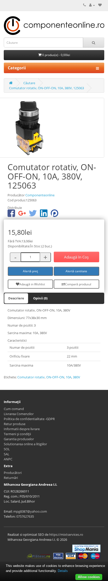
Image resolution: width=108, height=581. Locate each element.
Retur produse (14, 424)
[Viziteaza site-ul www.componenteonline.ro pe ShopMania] (86, 548)
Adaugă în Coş (76, 256)
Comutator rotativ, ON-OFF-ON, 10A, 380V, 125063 (46, 88)
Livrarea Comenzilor (19, 414)
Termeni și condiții (17, 434)
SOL (7, 449)
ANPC (8, 459)
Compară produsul (78, 284)
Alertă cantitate (76, 271)
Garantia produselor (19, 439)
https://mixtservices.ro (66, 534)
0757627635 (25, 516)
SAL (6, 454)
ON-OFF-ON (55, 377)
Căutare (29, 83)
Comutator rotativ (31, 377)
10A (68, 377)
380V (76, 377)
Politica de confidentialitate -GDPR (29, 419)
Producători (13, 472)
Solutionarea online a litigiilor (25, 444)
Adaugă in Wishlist (32, 284)
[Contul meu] (92, 5)
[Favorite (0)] (100, 5)
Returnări (11, 477)
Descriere (16, 298)
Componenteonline (40, 195)
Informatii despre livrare (22, 429)
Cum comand (14, 409)
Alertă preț (30, 271)
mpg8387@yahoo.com (30, 511)
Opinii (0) (40, 298)
